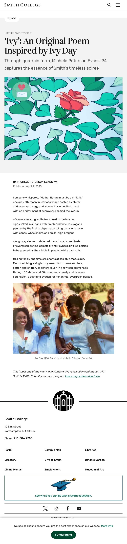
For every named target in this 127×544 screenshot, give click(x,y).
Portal (8, 449)
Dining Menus (13, 469)
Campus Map (53, 449)
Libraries (90, 449)
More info (107, 525)
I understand (63, 534)
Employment (53, 469)
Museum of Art (94, 469)
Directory (10, 459)
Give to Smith (53, 459)
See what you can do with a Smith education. (63, 495)
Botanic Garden (95, 459)
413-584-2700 (23, 438)
